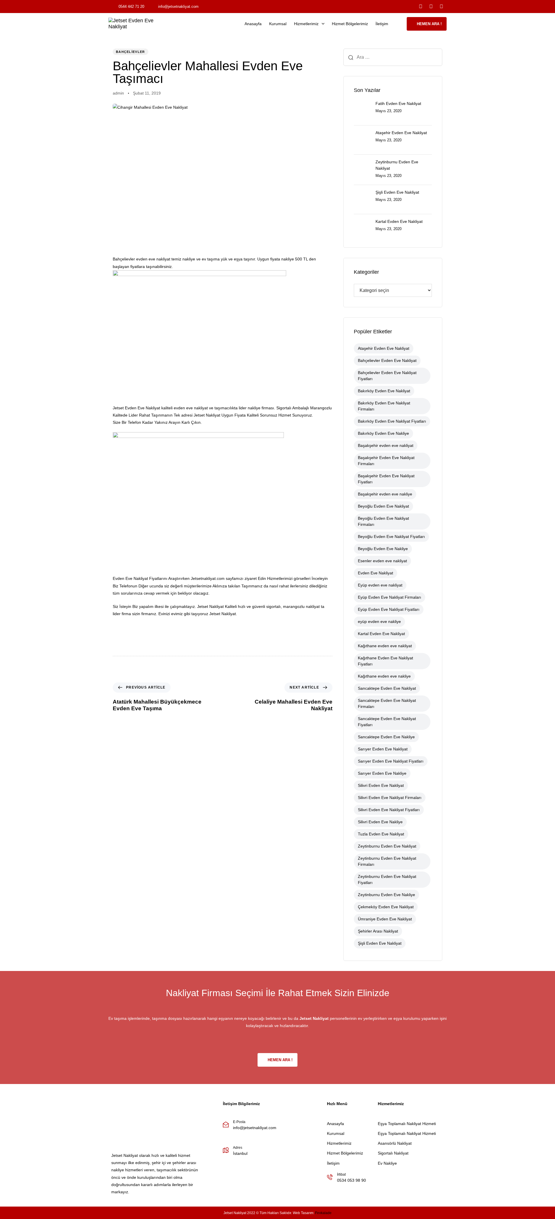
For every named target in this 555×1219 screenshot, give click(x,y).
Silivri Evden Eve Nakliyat (381, 785)
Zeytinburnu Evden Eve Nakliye (386, 894)
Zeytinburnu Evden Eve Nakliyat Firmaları (387, 861)
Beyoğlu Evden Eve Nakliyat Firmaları (383, 521)
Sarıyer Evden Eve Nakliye (382, 773)
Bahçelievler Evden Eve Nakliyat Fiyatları (387, 375)
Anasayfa (253, 23)
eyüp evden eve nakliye (379, 621)
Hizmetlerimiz (306, 23)
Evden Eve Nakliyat (375, 573)
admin (118, 93)
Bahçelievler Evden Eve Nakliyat (387, 360)
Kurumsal (277, 23)
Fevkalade (323, 1213)
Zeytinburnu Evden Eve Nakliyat (387, 846)
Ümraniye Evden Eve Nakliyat (385, 919)
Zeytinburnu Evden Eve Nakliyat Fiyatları (387, 879)
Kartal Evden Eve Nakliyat (381, 633)
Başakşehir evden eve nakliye (385, 494)
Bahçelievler (130, 51)
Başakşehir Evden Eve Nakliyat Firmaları (386, 460)
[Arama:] (392, 57)
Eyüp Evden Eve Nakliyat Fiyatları (388, 609)
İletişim (381, 23)
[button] (399, 24)
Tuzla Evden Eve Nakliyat (381, 834)
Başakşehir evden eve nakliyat (385, 445)
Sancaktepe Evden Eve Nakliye (386, 737)
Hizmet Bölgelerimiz (350, 23)
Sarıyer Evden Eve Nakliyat (383, 749)
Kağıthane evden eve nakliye (384, 676)
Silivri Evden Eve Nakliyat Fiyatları (389, 809)
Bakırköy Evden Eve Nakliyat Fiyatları (392, 421)
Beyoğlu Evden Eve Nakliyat (383, 506)
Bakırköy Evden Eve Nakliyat (384, 391)
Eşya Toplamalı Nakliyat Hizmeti (407, 1123)
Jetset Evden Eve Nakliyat (136, 408)
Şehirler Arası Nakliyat (378, 931)
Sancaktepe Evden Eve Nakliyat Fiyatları (387, 721)
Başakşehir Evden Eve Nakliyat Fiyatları (386, 478)
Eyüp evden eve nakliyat (380, 585)
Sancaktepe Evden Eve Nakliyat (387, 688)
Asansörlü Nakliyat (395, 1143)
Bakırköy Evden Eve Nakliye (383, 433)
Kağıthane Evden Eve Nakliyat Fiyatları (385, 661)
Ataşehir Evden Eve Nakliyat (383, 348)
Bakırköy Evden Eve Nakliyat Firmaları (384, 406)
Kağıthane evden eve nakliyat (385, 645)
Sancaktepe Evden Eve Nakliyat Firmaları (387, 703)
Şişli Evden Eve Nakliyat (380, 943)
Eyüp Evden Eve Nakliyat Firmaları (389, 597)
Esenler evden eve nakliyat (382, 560)
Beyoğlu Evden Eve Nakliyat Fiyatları (391, 536)
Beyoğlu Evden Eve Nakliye (383, 548)
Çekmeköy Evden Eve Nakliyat (386, 906)
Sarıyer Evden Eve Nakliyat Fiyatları (390, 761)
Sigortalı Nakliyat (393, 1153)
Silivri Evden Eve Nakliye (380, 822)
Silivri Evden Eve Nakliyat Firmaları (389, 797)
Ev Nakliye (387, 1163)
